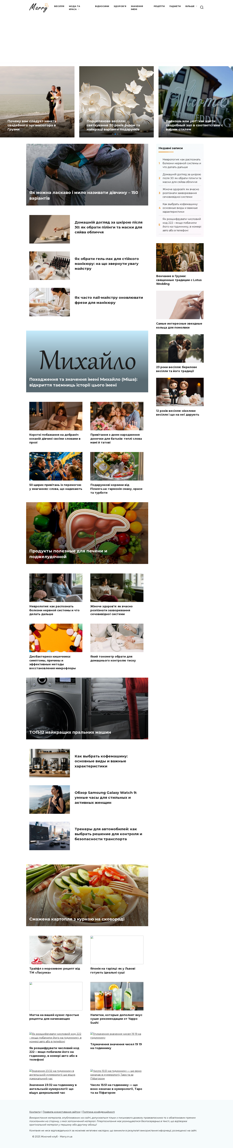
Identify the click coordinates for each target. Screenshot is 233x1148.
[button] (112, 134)
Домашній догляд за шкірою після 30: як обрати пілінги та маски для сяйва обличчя (108, 227)
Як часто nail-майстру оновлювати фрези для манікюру (109, 300)
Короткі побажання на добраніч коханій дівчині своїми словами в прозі (55, 438)
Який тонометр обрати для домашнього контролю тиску (113, 658)
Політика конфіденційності (98, 1111)
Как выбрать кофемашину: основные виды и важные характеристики (101, 761)
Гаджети (175, 6)
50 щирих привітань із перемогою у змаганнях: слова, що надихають (55, 486)
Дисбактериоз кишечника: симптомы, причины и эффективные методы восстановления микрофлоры (52, 662)
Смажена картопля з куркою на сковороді (76, 918)
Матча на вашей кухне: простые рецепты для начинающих (54, 1016)
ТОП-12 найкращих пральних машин (70, 732)
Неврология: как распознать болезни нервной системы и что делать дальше (54, 610)
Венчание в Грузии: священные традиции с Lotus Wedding (179, 279)
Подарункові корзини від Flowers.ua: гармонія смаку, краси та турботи (116, 488)
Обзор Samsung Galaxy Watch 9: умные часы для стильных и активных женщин (106, 797)
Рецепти (159, 6)
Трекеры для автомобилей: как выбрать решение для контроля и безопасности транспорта (108, 834)
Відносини (102, 6)
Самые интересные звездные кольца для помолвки (179, 325)
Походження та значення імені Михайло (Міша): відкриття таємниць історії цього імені (83, 382)
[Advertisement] (116, 36)
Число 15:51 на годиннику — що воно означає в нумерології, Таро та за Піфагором (116, 1088)
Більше (189, 6)
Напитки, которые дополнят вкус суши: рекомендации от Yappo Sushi (116, 1018)
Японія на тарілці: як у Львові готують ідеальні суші (112, 970)
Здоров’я (120, 6)
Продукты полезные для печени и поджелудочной (68, 553)
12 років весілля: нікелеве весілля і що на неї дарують (177, 412)
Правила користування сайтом (61, 1111)
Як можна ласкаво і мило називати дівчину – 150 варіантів (83, 195)
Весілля (59, 6)
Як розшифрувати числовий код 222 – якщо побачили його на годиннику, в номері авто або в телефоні (54, 1053)
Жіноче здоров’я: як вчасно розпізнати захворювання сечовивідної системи (111, 610)
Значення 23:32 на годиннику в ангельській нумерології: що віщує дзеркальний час (53, 1088)
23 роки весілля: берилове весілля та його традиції (176, 369)
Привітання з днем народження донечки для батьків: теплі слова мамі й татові (116, 438)
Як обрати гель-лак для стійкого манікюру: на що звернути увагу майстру (107, 263)
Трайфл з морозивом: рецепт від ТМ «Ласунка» (54, 970)
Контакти (35, 1111)
